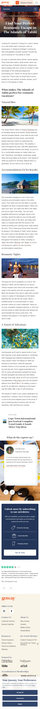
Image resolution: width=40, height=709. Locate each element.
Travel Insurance (7, 640)
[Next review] (10, 588)
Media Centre (25, 627)
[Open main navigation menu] (36, 2)
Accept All (20, 692)
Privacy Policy (7, 643)
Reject (20, 704)
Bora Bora (18, 380)
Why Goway (24, 621)
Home (4, 14)
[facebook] (11, 611)
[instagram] (4, 611)
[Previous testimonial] (6, 492)
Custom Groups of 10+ (28, 640)
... (7, 14)
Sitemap (4, 649)
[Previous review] (4, 588)
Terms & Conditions (9, 646)
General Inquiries (8, 624)
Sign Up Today (20, 552)
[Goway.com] (5, 3)
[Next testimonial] (12, 492)
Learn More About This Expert (15, 465)
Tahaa (26, 242)
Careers (23, 624)
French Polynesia (28, 130)
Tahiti (3, 242)
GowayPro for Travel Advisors (28, 644)
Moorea (17, 242)
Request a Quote (26, 3)
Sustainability (25, 630)
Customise (20, 698)
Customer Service (8, 621)
